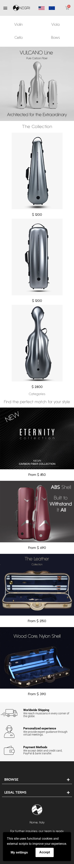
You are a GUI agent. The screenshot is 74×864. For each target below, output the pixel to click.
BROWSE (11, 779)
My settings (19, 852)
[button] (5, 8)
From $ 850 (37, 475)
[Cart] (67, 8)
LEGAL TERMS (15, 792)
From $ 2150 (37, 621)
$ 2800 (37, 387)
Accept (44, 852)
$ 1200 (37, 215)
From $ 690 (37, 548)
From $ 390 (37, 694)
